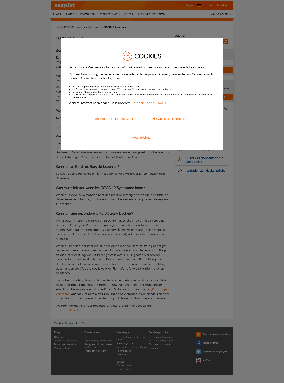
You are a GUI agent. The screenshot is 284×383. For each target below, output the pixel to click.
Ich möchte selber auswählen (114, 119)
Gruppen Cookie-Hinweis (148, 103)
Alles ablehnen (142, 137)
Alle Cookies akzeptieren (169, 119)
